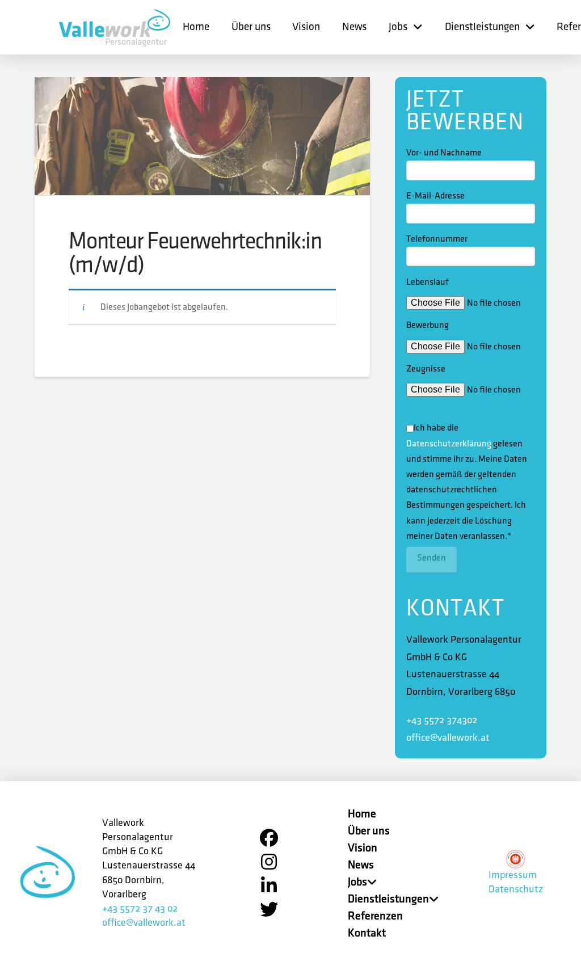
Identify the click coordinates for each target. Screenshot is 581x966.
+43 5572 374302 (441, 720)
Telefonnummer (437, 239)
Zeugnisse (425, 369)
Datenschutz (516, 889)
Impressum (513, 875)
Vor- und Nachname (444, 153)
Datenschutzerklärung (448, 444)
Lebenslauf (427, 282)
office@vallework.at (448, 738)
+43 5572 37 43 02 (140, 908)
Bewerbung (427, 325)
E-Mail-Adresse (435, 196)
